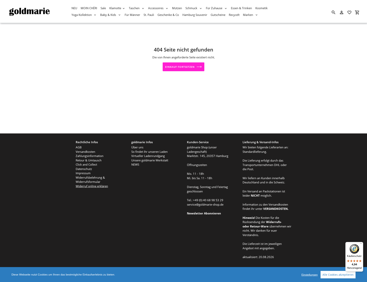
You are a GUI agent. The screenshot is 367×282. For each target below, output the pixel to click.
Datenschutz (84, 169)
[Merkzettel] (349, 12)
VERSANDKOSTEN (275, 209)
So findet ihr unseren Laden (149, 152)
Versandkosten (85, 152)
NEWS (135, 164)
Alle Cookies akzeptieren (338, 274)
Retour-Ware (259, 226)
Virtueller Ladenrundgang (148, 156)
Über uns (137, 147)
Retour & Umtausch (88, 160)
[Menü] (361, 244)
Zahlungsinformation (89, 156)
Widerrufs (273, 222)
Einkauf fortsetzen (180, 67)
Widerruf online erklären (92, 186)
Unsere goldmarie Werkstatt (149, 160)
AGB (79, 147)
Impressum (83, 173)
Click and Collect (86, 164)
